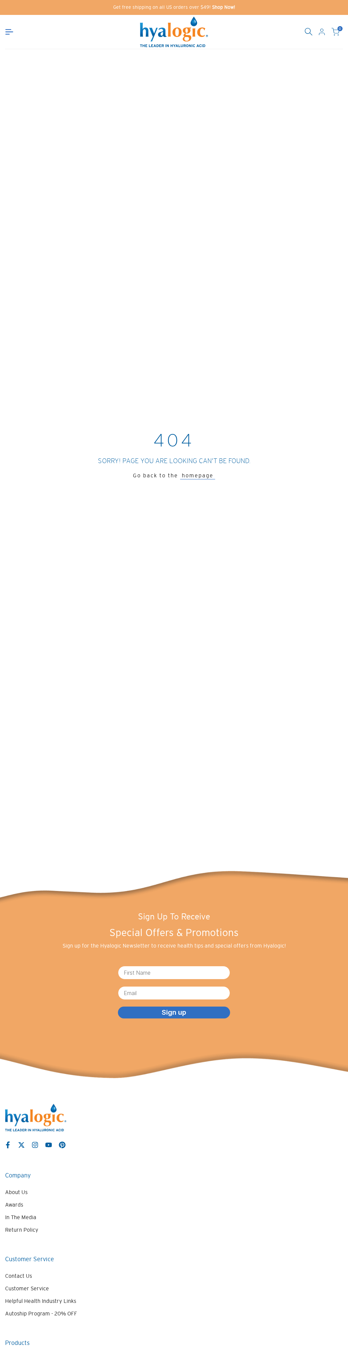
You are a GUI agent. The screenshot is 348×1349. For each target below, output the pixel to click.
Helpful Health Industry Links (40, 1301)
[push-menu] (9, 32)
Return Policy (21, 1230)
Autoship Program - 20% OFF (41, 1313)
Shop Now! (223, 7)
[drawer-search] (308, 32)
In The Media (20, 1217)
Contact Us (18, 1276)
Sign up (174, 1012)
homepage (197, 475)
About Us (16, 1192)
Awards (14, 1205)
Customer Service (27, 1288)
